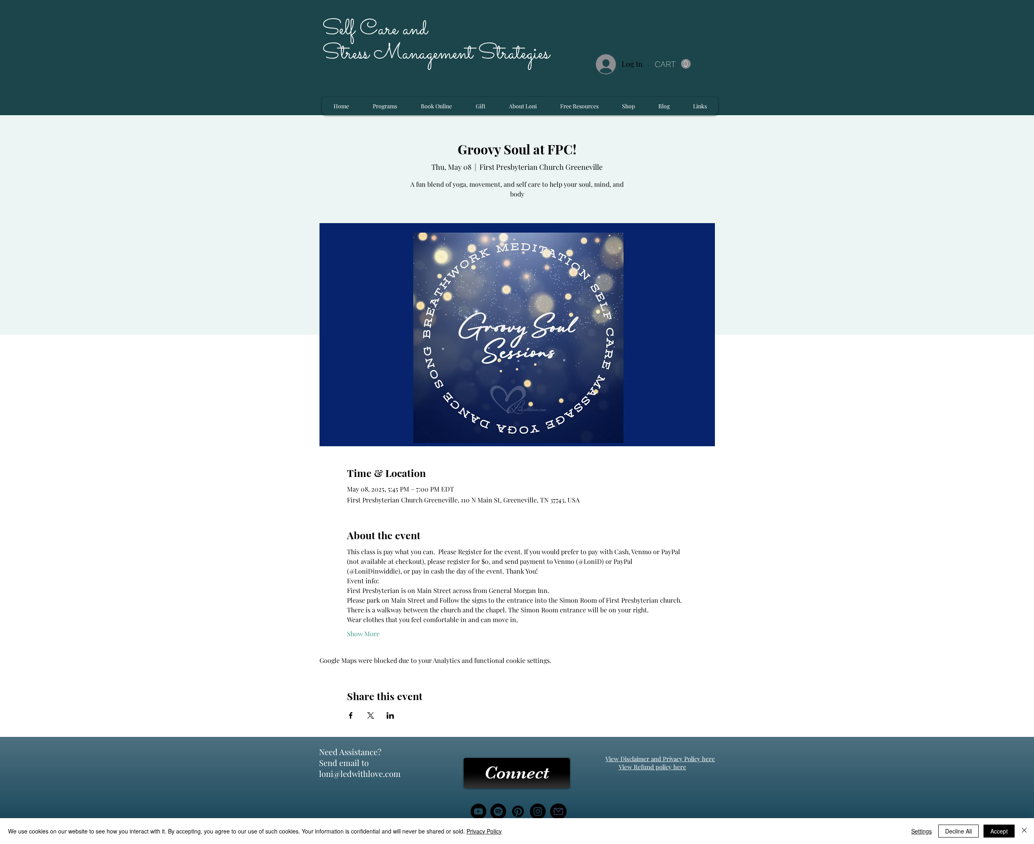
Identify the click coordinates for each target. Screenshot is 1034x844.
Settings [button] (921, 831)
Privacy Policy (484, 831)
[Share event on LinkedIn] (390, 715)
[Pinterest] (518, 811)
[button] (673, 64)
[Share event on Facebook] (351, 715)
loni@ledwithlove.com (360, 773)
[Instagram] (538, 811)
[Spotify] (498, 811)
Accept (999, 831)
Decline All (958, 831)
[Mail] (558, 811)
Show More (363, 633)
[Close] (1024, 831)
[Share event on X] (370, 715)
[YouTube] (478, 811)
